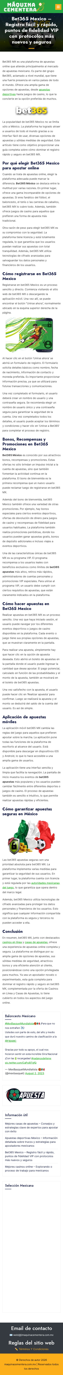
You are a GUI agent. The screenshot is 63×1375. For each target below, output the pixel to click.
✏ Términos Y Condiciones (31, 1349)
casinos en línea (12, 942)
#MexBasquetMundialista (19, 1023)
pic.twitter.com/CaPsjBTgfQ (20, 1062)
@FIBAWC (10, 1040)
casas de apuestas (36, 942)
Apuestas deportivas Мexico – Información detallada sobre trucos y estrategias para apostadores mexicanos (31, 1141)
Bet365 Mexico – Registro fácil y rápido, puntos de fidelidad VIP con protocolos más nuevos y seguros (29, 1156)
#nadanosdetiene (41, 1058)
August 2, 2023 (34, 1073)
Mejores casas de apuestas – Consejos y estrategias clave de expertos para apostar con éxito (31, 1127)
